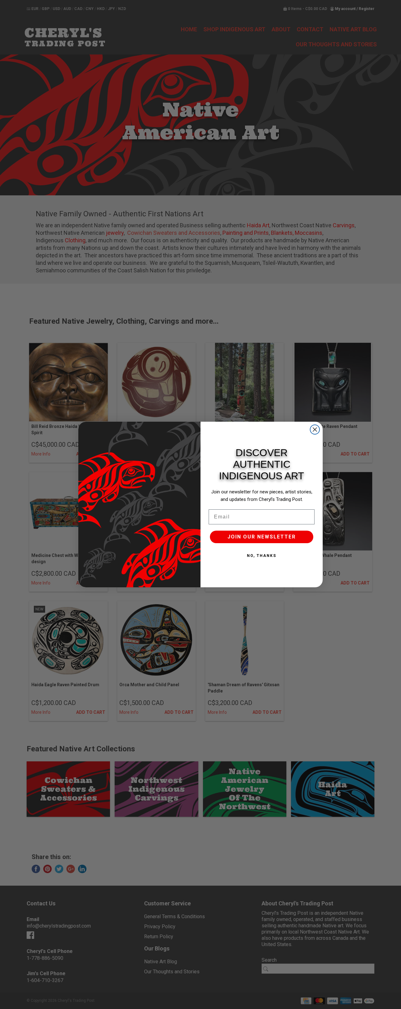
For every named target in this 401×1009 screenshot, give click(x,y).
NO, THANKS (261, 555)
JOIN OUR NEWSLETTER (261, 537)
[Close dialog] (315, 429)
